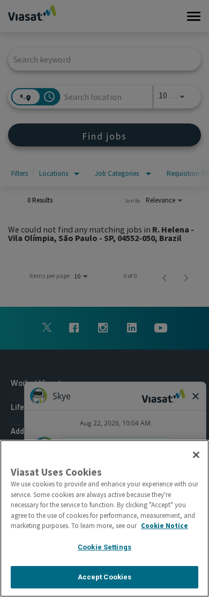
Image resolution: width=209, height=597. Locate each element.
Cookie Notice (164, 525)
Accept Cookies (105, 577)
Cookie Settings (104, 547)
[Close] (196, 455)
